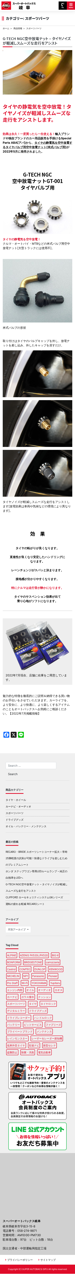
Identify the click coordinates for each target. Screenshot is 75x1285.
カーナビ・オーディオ (18, 806)
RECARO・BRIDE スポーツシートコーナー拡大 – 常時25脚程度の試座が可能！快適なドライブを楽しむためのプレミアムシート (36, 858)
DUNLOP (39, 969)
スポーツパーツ (14, 813)
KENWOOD (55, 969)
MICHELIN (13, 976)
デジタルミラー (16, 1010)
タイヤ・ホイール (16, 799)
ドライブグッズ (14, 819)
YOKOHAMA (39, 983)
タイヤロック (48, 1003)
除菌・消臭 (27, 1052)
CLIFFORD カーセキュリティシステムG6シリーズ (34, 897)
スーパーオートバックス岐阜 (19, 3)
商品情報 (17, 28)
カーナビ (12, 996)
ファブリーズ (53, 1024)
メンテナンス (44, 1031)
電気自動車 (44, 1052)
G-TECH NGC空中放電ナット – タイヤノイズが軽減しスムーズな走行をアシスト (37, 41)
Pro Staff (12, 983)
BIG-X (55, 955)
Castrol (11, 969)
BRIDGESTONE (33, 962)
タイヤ (33, 1003)
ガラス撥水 (27, 996)
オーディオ (44, 990)
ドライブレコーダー (18, 1017)
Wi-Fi (25, 983)
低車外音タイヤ (16, 1045)
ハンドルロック (43, 1017)
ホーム (6, 28)
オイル (30, 990)
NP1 (25, 976)
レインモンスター (17, 1038)
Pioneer (52, 976)
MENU (71, 7)
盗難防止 (12, 1052)
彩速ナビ (34, 1045)
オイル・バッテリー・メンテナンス (26, 826)
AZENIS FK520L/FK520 (34, 955)
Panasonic (38, 976)
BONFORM (13, 962)
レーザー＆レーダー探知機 (46, 1038)
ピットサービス (33, 1024)
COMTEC (24, 969)
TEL (62, 7)
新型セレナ (49, 1045)
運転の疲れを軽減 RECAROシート (25, 903)
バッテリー (13, 1024)
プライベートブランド (20, 1031)
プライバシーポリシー (20, 1259)
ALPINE (11, 955)
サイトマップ (48, 1259)
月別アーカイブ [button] (17, 929)
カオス (58, 990)
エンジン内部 (14, 990)
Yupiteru (55, 983)
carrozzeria (52, 962)
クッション (44, 996)
